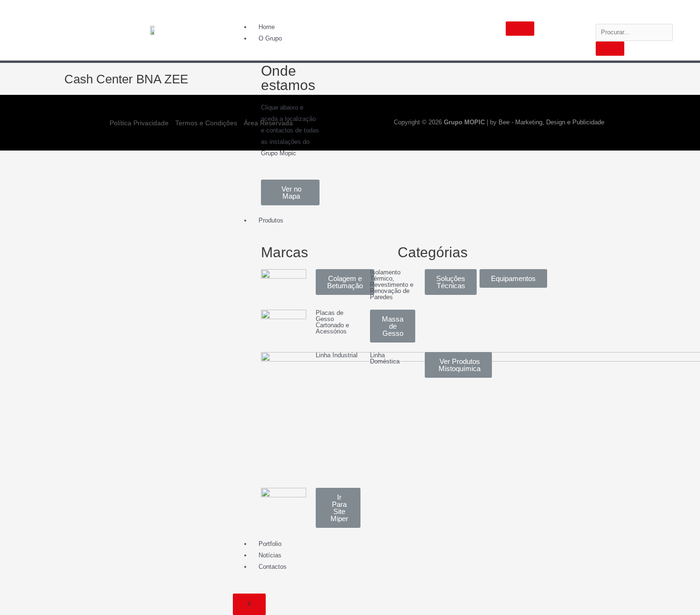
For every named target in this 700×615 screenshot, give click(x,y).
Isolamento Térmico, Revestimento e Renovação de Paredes (391, 285)
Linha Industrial (337, 355)
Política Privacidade (139, 123)
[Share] (44, 158)
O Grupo (270, 38)
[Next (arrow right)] (44, 173)
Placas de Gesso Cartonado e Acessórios (332, 322)
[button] (290, 192)
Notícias (270, 555)
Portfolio (270, 543)
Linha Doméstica (385, 358)
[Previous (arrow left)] (14, 173)
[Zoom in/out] (105, 158)
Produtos (271, 220)
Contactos (273, 566)
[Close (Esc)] (14, 158)
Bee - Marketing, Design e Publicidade (551, 122)
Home (267, 26)
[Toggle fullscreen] (75, 158)
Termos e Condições (206, 123)
